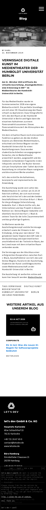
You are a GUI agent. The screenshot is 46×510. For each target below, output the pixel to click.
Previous (3, 339)
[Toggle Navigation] (41, 8)
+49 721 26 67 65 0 (13, 439)
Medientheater (35, 277)
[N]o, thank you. (8, 501)
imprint (33, 479)
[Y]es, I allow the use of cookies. (16, 497)
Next (42, 339)
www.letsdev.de (12, 446)
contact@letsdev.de (14, 442)
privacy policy (14, 479)
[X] (43, 468)
